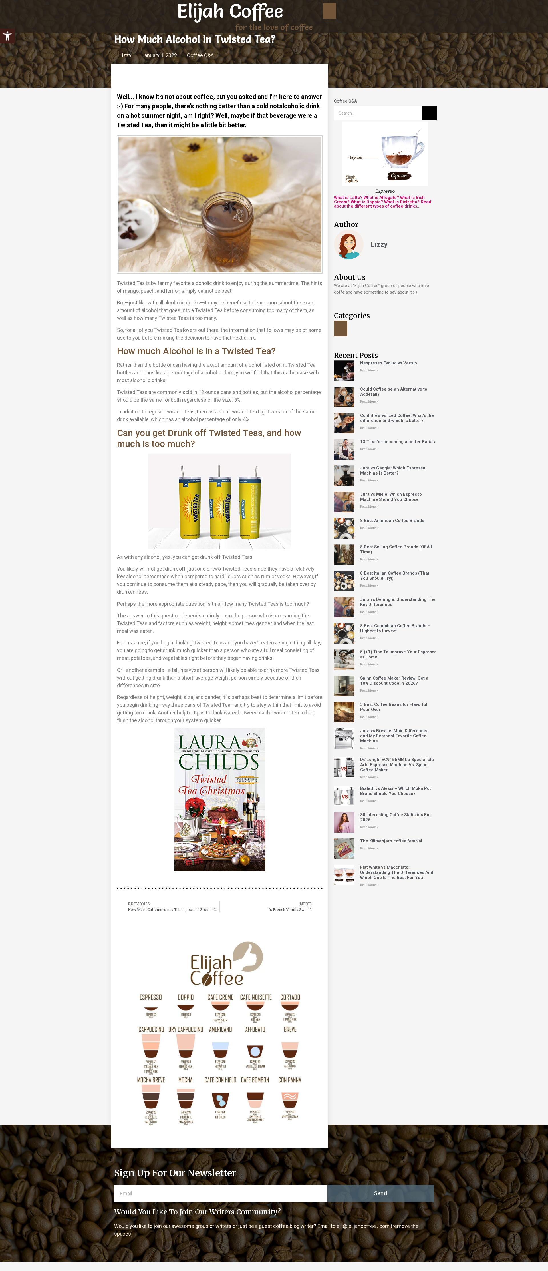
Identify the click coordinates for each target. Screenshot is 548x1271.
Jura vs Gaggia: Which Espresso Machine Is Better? (392, 470)
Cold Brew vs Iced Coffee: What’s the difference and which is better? (397, 418)
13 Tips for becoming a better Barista (398, 441)
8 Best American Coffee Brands (392, 520)
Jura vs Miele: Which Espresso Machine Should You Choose (391, 497)
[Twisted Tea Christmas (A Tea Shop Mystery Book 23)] (220, 799)
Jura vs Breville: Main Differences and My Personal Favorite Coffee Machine (394, 736)
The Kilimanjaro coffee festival (391, 841)
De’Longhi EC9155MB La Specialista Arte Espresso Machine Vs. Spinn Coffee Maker (397, 764)
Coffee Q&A (200, 55)
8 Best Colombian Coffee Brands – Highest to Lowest (395, 628)
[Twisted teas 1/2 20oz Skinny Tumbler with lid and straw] (220, 501)
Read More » (369, 370)
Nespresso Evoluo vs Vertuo (388, 363)
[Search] (429, 113)
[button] (7, 36)
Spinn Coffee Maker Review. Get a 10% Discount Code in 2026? (394, 681)
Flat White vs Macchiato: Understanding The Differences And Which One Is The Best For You (396, 872)
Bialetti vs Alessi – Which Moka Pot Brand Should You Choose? (395, 791)
